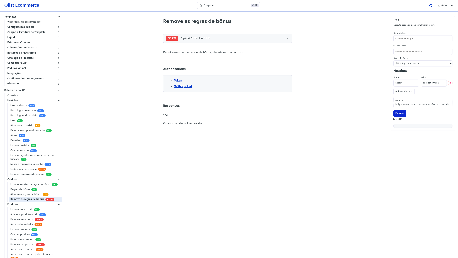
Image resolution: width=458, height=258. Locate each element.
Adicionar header (404, 91)
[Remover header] (450, 83)
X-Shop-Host (183, 86)
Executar (399, 113)
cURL (399, 119)
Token (178, 80)
